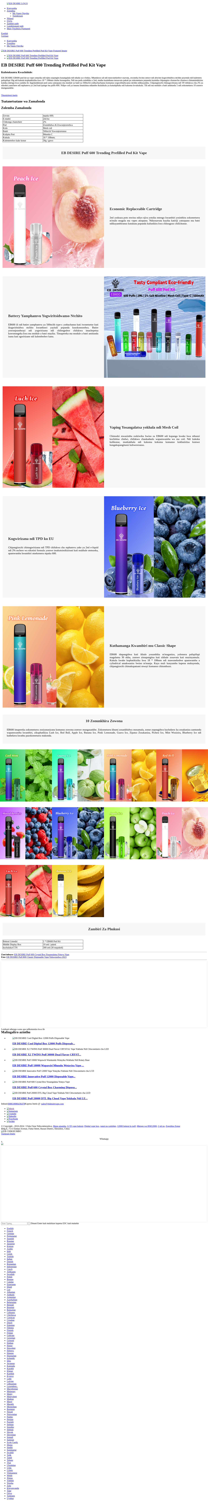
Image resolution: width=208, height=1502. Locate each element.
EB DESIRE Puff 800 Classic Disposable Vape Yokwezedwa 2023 (36, 957)
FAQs (9, 21)
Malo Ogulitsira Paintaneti (18, 28)
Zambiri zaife (13, 23)
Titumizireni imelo (9, 95)
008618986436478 (16, 1104)
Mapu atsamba (59, 1126)
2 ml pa (161, 1126)
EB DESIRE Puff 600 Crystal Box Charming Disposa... (44, 1087)
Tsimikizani (17, 16)
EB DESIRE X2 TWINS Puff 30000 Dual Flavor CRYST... (46, 1054)
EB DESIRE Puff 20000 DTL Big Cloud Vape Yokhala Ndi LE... (50, 1098)
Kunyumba (12, 8)
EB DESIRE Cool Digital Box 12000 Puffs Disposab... (43, 1043)
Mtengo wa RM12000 (147, 1126)
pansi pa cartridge (108, 1126)
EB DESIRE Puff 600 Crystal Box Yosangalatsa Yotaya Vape (41, 954)
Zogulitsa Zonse (173, 1126)
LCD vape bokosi (75, 1126)
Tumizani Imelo (8, 1134)
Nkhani (10, 18)
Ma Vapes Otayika (20, 13)
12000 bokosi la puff (126, 1126)
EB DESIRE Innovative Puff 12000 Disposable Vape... (43, 1076)
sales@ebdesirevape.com (52, 1104)
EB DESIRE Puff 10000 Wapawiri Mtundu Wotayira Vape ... (48, 1065)
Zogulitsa (11, 11)
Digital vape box (91, 1126)
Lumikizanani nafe (15, 26)
